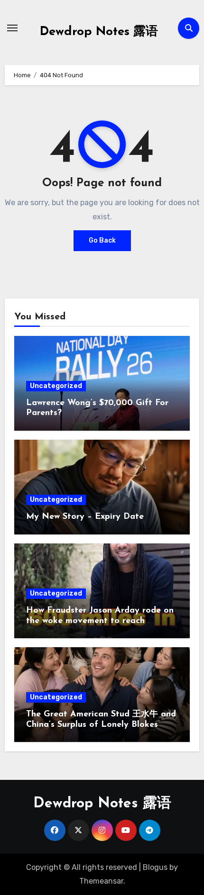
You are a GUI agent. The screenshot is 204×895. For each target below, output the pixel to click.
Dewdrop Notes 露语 (99, 32)
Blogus (155, 867)
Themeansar (101, 881)
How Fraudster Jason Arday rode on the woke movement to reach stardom (100, 620)
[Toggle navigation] (12, 28)
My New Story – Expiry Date (85, 517)
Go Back (102, 240)
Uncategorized (56, 386)
